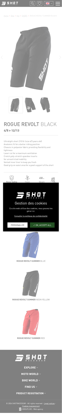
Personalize (17, 225)
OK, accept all (43, 225)
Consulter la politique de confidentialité (30, 216)
